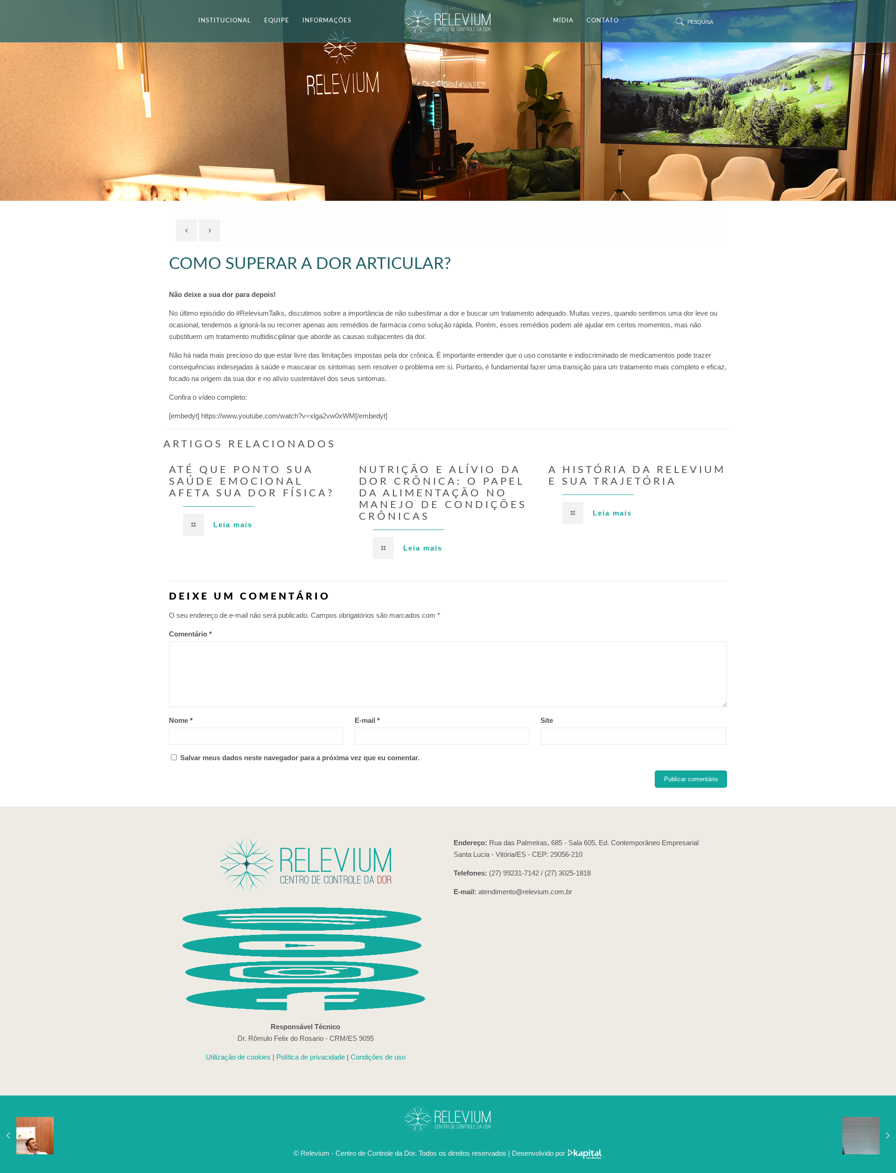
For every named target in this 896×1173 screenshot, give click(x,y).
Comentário (190, 634)
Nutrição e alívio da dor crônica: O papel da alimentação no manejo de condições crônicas (443, 493)
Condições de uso (378, 1057)
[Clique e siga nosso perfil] (305, 981)
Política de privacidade (310, 1057)
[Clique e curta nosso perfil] (305, 1008)
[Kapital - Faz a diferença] (584, 1153)
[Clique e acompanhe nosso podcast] (305, 928)
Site (546, 720)
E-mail (367, 720)
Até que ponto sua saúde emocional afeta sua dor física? (252, 481)
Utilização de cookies (238, 1057)
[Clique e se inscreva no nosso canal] (305, 955)
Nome (181, 720)
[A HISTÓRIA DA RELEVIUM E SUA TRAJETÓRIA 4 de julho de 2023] (27, 1135)
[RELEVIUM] (448, 21)
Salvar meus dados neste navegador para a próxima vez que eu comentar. (300, 758)
